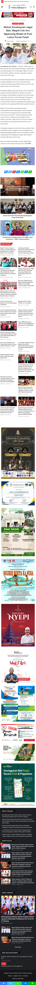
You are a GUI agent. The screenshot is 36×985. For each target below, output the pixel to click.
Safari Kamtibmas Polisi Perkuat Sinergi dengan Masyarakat (7, 356)
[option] (17, 186)
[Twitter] (9, 172)
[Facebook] (5, 172)
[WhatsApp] (21, 172)
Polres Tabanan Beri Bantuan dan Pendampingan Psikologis (8, 303)
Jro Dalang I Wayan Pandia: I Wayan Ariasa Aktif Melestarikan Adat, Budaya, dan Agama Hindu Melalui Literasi (26, 346)
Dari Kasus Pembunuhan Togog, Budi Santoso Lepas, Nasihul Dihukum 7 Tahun (8, 344)
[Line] (29, 172)
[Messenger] (17, 172)
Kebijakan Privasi (17, 975)
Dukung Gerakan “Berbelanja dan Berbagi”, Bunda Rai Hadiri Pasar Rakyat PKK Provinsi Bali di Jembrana (8, 272)
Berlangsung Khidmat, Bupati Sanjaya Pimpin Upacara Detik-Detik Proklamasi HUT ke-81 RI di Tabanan (23, 846)
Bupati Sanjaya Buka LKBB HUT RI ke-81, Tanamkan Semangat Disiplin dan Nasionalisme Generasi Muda (26, 272)
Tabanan (21, 23)
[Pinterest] (13, 172)
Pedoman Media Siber (18, 978)
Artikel (17, 20)
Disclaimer (25, 975)
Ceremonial (23, 20)
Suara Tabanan (10, 41)
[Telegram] (25, 172)
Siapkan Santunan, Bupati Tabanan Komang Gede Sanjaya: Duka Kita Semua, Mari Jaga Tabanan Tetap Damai (26, 313)
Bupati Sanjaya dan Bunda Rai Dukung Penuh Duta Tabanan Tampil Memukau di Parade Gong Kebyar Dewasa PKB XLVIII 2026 (26, 411)
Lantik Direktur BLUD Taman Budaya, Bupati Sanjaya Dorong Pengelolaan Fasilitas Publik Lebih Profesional (17, 188)
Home (12, 20)
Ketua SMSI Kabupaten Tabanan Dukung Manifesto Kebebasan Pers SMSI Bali (26, 323)
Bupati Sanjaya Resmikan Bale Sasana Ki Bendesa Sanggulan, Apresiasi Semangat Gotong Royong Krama (23, 864)
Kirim (4, 963)
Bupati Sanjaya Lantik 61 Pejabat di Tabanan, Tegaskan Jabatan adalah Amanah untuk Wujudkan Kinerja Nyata (23, 880)
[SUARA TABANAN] (18, 6)
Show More (18, 947)
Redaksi (10, 975)
